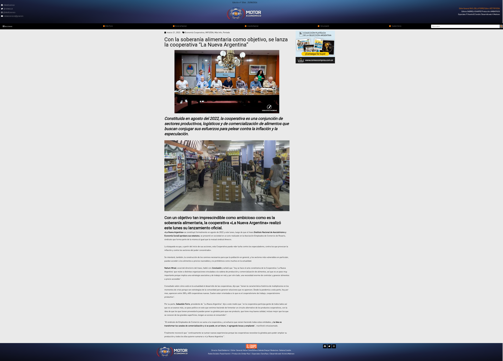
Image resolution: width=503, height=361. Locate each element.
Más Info (218, 32)
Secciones (8, 26)
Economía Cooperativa (194, 32)
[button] (479, 8)
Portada (226, 32)
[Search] (501, 26)
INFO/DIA (209, 32)
